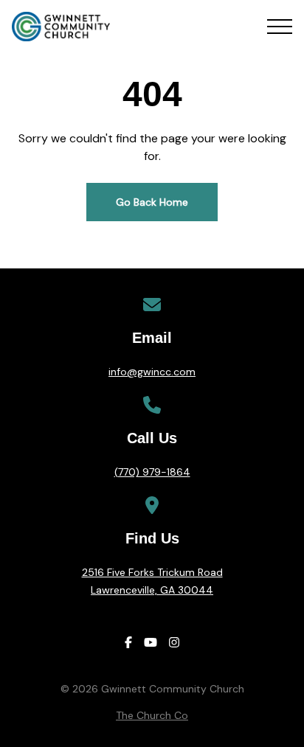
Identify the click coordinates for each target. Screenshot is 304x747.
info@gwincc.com (152, 371)
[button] (279, 26)
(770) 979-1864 (152, 472)
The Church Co (152, 715)
